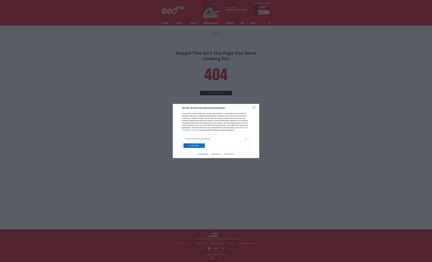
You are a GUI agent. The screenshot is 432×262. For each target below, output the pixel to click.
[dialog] (216, 131)
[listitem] (216, 139)
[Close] (255, 108)
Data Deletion (203, 154)
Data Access (216, 154)
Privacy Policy (229, 154)
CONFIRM (194, 146)
